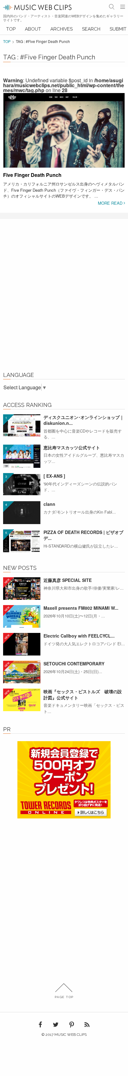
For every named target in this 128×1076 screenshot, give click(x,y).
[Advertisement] (64, 298)
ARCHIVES (61, 29)
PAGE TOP (64, 997)
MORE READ (111, 203)
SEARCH (91, 29)
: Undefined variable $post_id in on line (63, 85)
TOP (11, 29)
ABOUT (33, 29)
